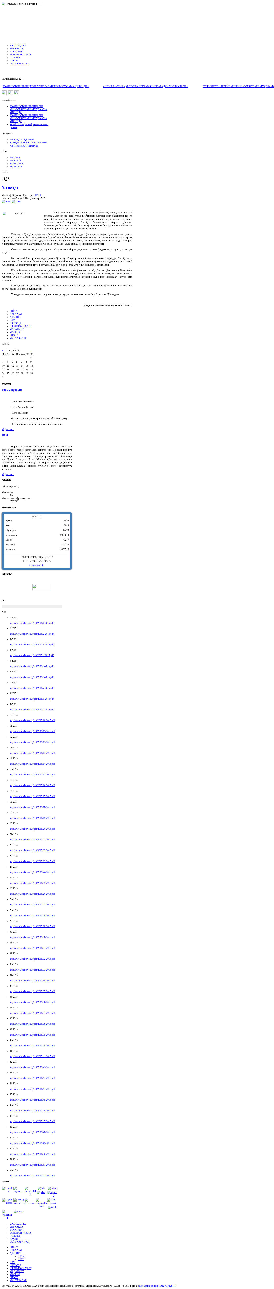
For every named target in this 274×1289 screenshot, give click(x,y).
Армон (5, 435)
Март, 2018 (15, 160)
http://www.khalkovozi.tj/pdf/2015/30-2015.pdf (32, 937)
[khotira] (18, 1211)
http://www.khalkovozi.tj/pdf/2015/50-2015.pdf (32, 1154)
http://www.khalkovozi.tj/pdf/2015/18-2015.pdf (32, 807)
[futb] (41, 1188)
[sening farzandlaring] (19, 1203)
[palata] (41, 1192)
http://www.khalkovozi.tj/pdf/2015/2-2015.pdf (32, 633)
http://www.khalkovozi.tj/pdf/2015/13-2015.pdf (32, 753)
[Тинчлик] (30, 1203)
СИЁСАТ (14, 311)
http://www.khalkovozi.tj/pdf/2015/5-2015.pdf (32, 666)
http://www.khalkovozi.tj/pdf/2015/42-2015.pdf (32, 1067)
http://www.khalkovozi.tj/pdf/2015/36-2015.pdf (32, 1002)
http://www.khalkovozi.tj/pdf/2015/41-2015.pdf (32, 1056)
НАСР (38, 195)
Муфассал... (8, 429)
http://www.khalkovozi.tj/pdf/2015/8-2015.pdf (32, 698)
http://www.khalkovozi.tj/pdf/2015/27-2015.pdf (32, 904)
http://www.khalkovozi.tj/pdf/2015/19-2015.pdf (32, 818)
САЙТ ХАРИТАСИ (20, 1241)
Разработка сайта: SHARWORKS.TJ (157, 1285)
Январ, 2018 (16, 166)
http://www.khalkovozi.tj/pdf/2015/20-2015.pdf (32, 828)
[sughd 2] (7, 1191)
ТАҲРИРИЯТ (17, 1229)
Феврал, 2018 (16, 163)
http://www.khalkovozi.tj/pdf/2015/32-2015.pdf (32, 958)
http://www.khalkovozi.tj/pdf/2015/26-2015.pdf (32, 893)
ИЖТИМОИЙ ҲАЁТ (20, 326)
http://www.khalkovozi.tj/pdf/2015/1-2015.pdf (32, 623)
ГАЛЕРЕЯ (15, 1235)
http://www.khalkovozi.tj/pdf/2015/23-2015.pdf (32, 861)
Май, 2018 (15, 157)
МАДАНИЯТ (17, 329)
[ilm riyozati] (52, 1203)
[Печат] (16, 201)
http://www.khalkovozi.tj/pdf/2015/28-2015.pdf (32, 915)
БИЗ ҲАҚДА (16, 1226)
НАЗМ (21, 1256)
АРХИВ (14, 1238)
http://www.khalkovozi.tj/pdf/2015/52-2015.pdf (32, 1175)
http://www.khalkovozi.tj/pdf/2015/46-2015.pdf (32, 1110)
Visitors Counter (37, 565)
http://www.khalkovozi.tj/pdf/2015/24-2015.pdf (32, 872)
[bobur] (52, 1188)
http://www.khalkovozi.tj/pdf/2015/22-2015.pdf (32, 850)
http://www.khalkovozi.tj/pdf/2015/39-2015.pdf (32, 1034)
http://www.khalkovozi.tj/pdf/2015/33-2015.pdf (32, 969)
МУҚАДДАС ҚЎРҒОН (22, 139)
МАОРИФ (15, 332)
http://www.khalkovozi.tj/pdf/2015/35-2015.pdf (32, 991)
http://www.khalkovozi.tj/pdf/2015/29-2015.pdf (32, 926)
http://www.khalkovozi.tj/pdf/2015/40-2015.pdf (32, 1045)
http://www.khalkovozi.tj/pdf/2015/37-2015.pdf (32, 1013)
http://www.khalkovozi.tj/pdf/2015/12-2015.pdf (32, 742)
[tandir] (52, 1207)
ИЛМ (12, 320)
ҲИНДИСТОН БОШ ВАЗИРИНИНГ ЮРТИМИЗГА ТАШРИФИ (29, 144)
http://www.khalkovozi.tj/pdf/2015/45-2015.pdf (32, 1099)
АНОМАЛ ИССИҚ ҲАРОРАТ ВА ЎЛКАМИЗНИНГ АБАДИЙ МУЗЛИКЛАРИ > (145, 86)
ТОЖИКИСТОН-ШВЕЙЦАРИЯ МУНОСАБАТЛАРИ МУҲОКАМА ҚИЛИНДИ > (46, 86)
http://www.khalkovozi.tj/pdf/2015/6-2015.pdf (32, 677)
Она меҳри (10, 188)
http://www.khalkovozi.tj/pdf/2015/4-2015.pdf (32, 655)
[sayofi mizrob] (7, 1202)
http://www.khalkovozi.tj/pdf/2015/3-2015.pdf (32, 644)
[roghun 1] (52, 1195)
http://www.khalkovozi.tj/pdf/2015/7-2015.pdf (32, 688)
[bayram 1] (18, 1191)
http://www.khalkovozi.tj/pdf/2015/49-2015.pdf (32, 1143)
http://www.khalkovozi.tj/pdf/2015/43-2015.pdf (32, 1078)
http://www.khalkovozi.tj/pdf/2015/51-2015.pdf (32, 1164)
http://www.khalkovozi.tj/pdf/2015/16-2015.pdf (32, 785)
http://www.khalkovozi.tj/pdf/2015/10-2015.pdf (32, 720)
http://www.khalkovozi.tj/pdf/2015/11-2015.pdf (32, 731)
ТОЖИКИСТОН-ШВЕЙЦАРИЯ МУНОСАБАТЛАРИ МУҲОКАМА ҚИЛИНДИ (28, 109)
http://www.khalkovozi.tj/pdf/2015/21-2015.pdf (32, 839)
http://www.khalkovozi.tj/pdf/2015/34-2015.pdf (32, 980)
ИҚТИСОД (15, 323)
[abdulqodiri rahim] (41, 1206)
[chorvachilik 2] (30, 1194)
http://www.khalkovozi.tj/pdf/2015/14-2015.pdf (32, 763)
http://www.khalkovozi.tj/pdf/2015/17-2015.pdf (32, 796)
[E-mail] (6, 201)
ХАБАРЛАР (16, 314)
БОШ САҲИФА (18, 1223)
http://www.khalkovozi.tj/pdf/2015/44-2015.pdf (32, 1089)
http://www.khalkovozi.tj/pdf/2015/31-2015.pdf (32, 948)
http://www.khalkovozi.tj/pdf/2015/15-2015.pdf (32, 774)
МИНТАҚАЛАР (18, 338)
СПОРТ (14, 335)
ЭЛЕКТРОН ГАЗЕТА (20, 1232)
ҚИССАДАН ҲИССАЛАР (12, 390)
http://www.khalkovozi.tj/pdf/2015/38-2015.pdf (32, 1023)
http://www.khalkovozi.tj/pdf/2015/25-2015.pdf (32, 883)
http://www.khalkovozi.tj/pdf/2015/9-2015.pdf (32, 709)
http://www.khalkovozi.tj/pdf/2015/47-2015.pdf (32, 1121)
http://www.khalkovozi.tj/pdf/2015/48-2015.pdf (32, 1132)
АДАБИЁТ (15, 317)
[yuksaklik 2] (7, 1217)
